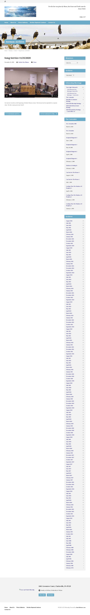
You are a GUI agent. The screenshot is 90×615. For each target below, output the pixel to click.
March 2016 (69, 502)
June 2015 (68, 522)
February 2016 (69, 504)
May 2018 (68, 444)
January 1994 (69, 563)
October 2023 (69, 297)
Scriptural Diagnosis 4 (71, 137)
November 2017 (70, 457)
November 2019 (70, 403)
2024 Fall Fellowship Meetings (73, 103)
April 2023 (68, 311)
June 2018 (68, 441)
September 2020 (70, 380)
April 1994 (68, 558)
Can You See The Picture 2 (72, 172)
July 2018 (68, 439)
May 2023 (68, 308)
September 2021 (70, 353)
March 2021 (69, 367)
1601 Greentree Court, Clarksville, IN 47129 (55, 586)
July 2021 (68, 358)
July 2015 (68, 520)
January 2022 (69, 344)
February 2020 (69, 396)
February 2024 (69, 288)
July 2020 (68, 385)
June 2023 (68, 306)
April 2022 (68, 338)
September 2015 (70, 516)
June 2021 (68, 360)
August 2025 (69, 248)
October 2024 (69, 270)
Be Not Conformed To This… (48, 113)
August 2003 (69, 554)
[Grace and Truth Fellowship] (26, 589)
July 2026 (68, 223)
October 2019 (69, 405)
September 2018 (70, 435)
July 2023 (68, 304)
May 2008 (68, 543)
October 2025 (69, 243)
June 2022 (68, 333)
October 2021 (69, 351)
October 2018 (69, 432)
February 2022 (69, 342)
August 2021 (69, 356)
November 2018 (70, 430)
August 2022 (69, 329)
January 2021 (69, 371)
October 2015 (69, 513)
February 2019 (69, 423)
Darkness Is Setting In (71, 165)
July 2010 (68, 538)
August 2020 (69, 383)
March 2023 (69, 313)
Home (6, 22)
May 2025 (68, 254)
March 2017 (69, 475)
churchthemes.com (81, 607)
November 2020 (70, 376)
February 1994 (69, 561)
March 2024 (69, 286)
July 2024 (68, 277)
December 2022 (70, 320)
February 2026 (69, 234)
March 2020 (69, 394)
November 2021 (70, 349)
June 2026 (68, 225)
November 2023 (70, 295)
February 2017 (69, 477)
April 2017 (68, 473)
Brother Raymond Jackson (38, 22)
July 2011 (68, 536)
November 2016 (70, 484)
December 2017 (70, 455)
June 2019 (68, 414)
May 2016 (68, 498)
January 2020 (69, 398)
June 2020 (68, 387)
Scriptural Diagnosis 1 (71, 158)
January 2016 (69, 507)
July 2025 (68, 250)
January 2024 (69, 290)
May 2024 (68, 281)
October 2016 (69, 486)
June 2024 (68, 279)
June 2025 (68, 252)
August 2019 (69, 410)
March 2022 (69, 340)
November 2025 (70, 241)
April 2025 (68, 257)
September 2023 (70, 299)
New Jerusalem (70, 130)
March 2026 (69, 232)
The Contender (70, 97)
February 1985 (69, 565)
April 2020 (68, 392)
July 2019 (68, 412)
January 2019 (69, 426)
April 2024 (68, 284)
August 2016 (69, 491)
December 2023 (70, 293)
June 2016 (68, 495)
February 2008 (69, 547)
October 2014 (69, 534)
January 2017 (69, 480)
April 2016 (68, 500)
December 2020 (70, 374)
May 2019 (68, 417)
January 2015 (69, 531)
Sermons (11, 50)
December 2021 (70, 347)
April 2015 (68, 527)
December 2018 (70, 428)
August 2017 (69, 464)
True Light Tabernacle (71, 87)
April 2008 (68, 545)
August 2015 (69, 518)
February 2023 (69, 315)
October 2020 (69, 378)
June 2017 (68, 468)
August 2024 (69, 275)
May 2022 (68, 335)
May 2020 (68, 389)
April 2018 (68, 446)
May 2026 (68, 227)
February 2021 (69, 369)
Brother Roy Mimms (23, 62)
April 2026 (68, 230)
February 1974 (69, 567)
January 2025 (69, 263)
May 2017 (68, 471)
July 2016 (68, 493)
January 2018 (69, 453)
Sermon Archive (15, 41)
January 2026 (69, 236)
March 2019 (69, 421)
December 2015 (70, 509)
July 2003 (68, 556)
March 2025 (69, 259)
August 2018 (69, 437)
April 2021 (68, 365)
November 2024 (70, 268)
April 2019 (68, 419)
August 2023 (69, 302)
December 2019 (70, 401)
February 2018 (69, 450)
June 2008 (68, 540)
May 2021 (68, 362)
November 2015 (70, 511)
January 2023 (69, 317)
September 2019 (70, 407)
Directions (50, 594)
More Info (42, 594)
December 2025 (70, 239)
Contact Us (51, 22)
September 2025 (70, 245)
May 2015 (68, 525)
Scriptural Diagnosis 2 (71, 151)
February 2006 (69, 549)
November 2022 (70, 322)
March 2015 (69, 529)
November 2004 (70, 552)
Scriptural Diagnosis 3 (71, 144)
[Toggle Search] (5, 1)
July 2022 (68, 331)
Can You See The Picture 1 (72, 179)
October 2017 (69, 459)
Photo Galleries (23, 22)
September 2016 (70, 489)
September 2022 (70, 326)
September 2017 (70, 462)
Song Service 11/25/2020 (24, 50)
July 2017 (68, 466)
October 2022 (69, 324)
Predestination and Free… (13, 113)
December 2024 (70, 266)
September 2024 (70, 272)
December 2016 (70, 482)
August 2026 (69, 220)
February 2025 (69, 261)
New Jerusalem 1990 (71, 123)
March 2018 (69, 448)
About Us (13, 22)
